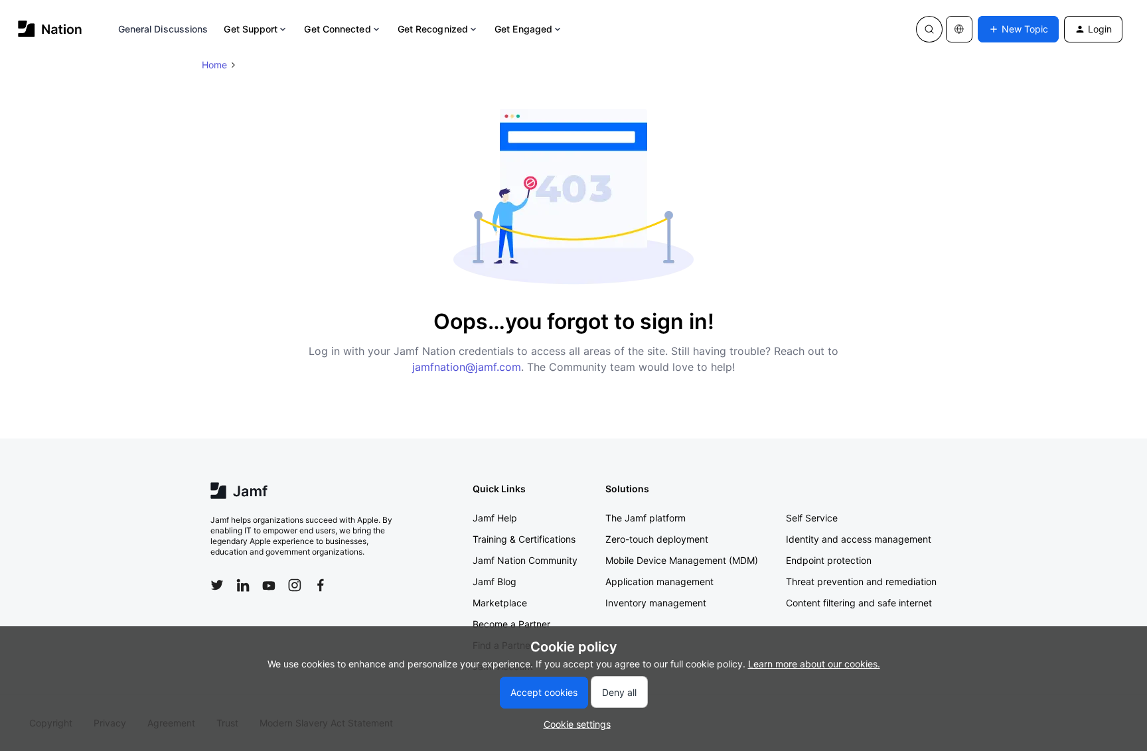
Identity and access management (858, 539)
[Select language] (959, 29)
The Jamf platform (645, 517)
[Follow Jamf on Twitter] (217, 585)
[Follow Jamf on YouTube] (268, 585)
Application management (659, 581)
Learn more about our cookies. (814, 663)
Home (214, 64)
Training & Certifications (524, 539)
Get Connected (337, 28)
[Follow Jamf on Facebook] (320, 585)
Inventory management (655, 602)
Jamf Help (495, 517)
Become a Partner (511, 624)
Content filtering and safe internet (859, 602)
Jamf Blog (494, 581)
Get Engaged (523, 28)
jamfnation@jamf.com (466, 367)
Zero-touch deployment (656, 539)
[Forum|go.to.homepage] (50, 29)
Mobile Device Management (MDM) (681, 560)
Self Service (812, 517)
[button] (1018, 29)
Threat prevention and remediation (861, 581)
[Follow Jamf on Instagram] (294, 585)
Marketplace (500, 602)
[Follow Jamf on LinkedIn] (243, 585)
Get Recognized (433, 28)
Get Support (250, 28)
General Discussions (163, 28)
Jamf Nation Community (525, 560)
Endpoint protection (829, 560)
